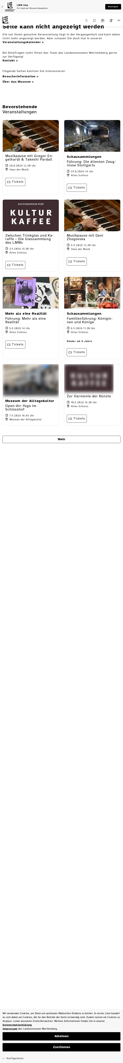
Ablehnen (61, 1036)
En (119, 20)
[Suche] (94, 21)
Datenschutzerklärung (17, 1025)
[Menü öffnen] (86, 20)
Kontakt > (10, 60)
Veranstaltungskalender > (23, 42)
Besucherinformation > (21, 76)
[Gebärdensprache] (111, 21)
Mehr (61, 439)
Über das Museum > (18, 81)
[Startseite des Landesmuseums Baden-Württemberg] (15, 22)
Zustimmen (61, 1047)
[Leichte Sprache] (102, 21)
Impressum (10, 1028)
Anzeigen (113, 7)
